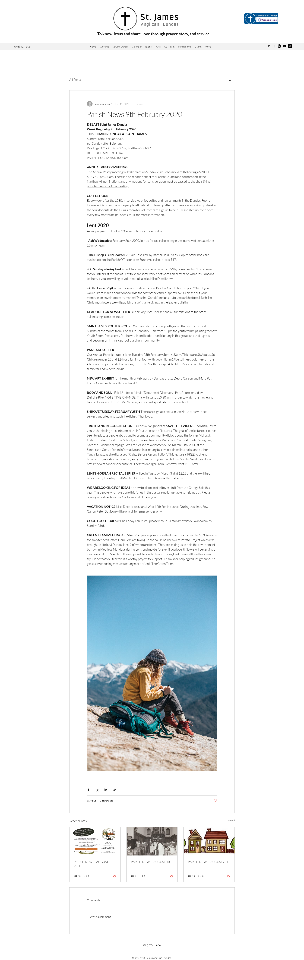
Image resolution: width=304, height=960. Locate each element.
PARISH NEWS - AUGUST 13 (150, 862)
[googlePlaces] (269, 46)
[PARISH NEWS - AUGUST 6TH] (209, 841)
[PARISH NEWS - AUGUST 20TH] (94, 841)
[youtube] (284, 46)
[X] (290, 46)
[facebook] (274, 46)
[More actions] (215, 104)
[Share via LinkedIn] (105, 789)
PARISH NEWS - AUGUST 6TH (208, 862)
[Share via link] (114, 789)
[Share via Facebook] (88, 789)
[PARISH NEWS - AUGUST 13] (152, 841)
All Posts (75, 79)
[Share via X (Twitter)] (97, 789)
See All (231, 820)
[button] (158, 46)
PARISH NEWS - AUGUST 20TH (91, 864)
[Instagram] (279, 46)
